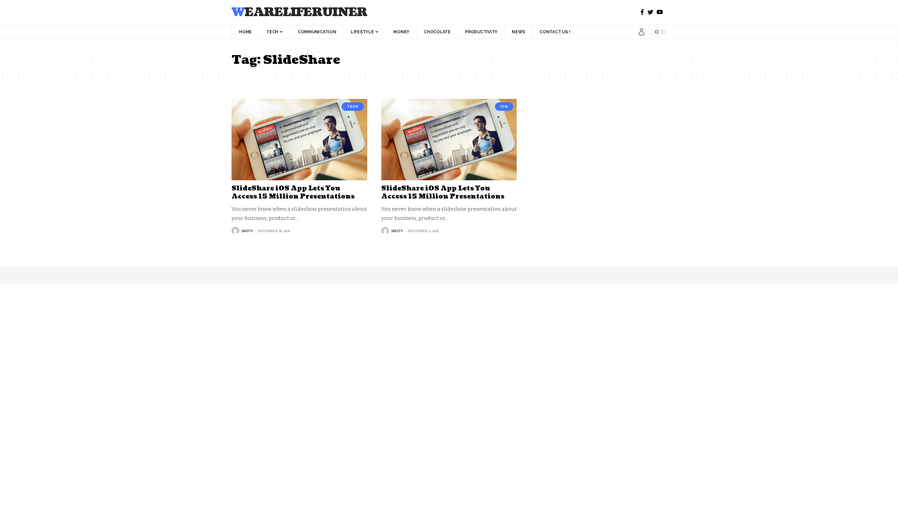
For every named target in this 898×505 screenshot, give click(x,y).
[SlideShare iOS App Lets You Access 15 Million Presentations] (299, 139)
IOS (504, 106)
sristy (247, 231)
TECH (352, 106)
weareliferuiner (299, 12)
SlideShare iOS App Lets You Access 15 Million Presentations (293, 192)
